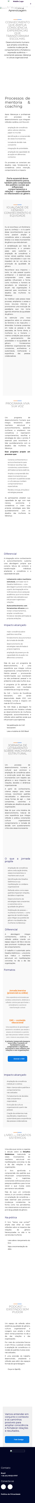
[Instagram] (10, 1486)
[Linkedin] (3, 1486)
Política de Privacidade (10, 1494)
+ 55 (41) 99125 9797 (9, 1476)
